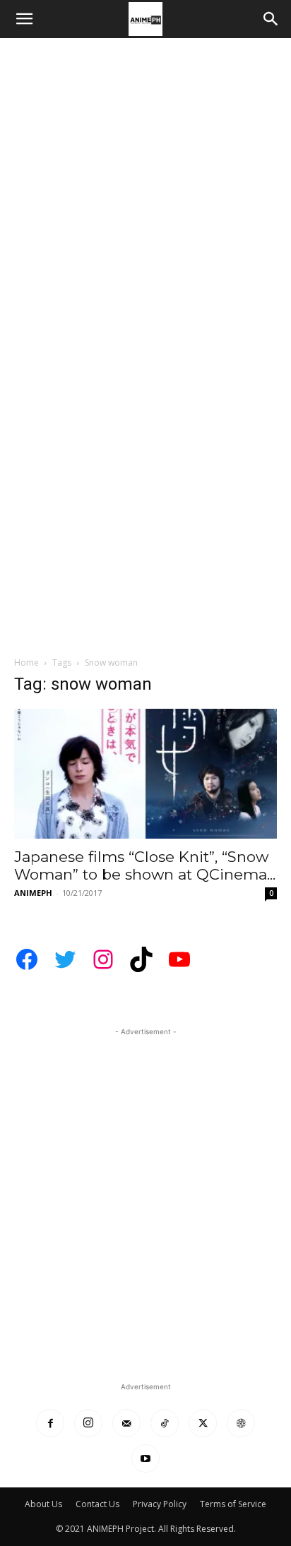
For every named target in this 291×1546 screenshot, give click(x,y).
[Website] (241, 1423)
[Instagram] (88, 1423)
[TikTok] (164, 1423)
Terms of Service (233, 1504)
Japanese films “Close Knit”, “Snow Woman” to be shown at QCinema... (144, 865)
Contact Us (97, 1504)
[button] (24, 19)
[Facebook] (50, 1423)
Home (26, 663)
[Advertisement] (145, 190)
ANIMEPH (33, 892)
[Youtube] (145, 1458)
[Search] (271, 19)
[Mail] (126, 1423)
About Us (43, 1504)
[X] (203, 1423)
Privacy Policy (159, 1504)
